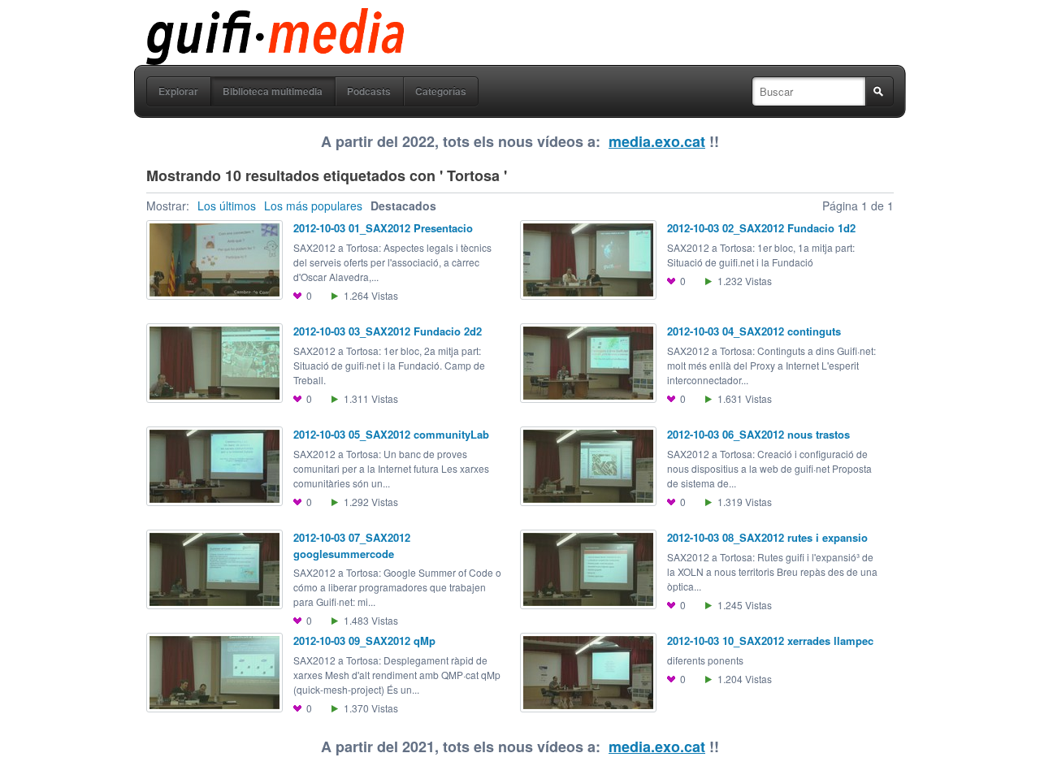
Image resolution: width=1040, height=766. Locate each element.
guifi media (233, 19)
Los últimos (226, 205)
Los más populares (313, 205)
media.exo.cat (657, 141)
